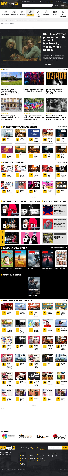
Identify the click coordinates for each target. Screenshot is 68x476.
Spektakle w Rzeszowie (15, 201)
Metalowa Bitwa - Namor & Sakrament (64, 347)
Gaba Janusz (8, 139)
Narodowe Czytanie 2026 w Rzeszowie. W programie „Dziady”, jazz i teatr (55, 91)
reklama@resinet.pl (4, 455)
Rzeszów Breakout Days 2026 (9, 156)
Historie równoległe (60, 268)
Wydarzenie (8, 166)
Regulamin (41, 458)
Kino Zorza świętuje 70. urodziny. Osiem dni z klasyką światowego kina (10, 117)
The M (62, 190)
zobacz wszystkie (62, 69)
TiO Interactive (65, 469)
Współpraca (33, 458)
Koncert (9, 130)
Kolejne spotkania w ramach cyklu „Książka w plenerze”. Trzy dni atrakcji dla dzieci (34, 117)
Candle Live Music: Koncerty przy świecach (63, 142)
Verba (48, 363)
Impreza (23, 182)
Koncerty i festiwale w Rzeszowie (20, 127)
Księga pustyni (18, 268)
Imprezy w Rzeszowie (13, 162)
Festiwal (9, 147)
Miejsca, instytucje (9, 20)
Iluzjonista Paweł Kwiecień (50, 347)
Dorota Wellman (49, 329)
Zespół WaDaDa (22, 139)
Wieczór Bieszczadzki (23, 312)
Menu (62, 5)
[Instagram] (49, 456)
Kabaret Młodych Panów (49, 313)
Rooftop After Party (50, 175)
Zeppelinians (23, 154)
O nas (22, 455)
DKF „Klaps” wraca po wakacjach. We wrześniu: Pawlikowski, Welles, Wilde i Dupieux (54, 41)
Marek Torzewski (22, 346)
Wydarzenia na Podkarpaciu (41, 20)
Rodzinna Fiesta (50, 191)
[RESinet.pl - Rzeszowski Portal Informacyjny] (9, 6)
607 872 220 (4, 454)
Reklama (32, 455)
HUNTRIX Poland (9, 312)
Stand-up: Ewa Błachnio (9, 399)
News (3, 20)
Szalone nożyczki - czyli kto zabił (36, 365)
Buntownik (31, 268)
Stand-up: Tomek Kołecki (36, 314)
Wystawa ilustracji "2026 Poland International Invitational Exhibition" (60, 209)
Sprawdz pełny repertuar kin (59, 247)
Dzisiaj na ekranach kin (15, 248)
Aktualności (4, 86)
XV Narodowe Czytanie (63, 175)
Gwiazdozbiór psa (32, 295)
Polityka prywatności (41, 455)
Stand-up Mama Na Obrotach (36, 330)
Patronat (32, 460)
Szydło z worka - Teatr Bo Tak (9, 347)
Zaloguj (56, 5)
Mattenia (36, 398)
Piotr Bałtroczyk (23, 382)
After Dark (35, 191)
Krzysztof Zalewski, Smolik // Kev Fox (36, 383)
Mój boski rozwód (11, 210)
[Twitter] (57, 456)
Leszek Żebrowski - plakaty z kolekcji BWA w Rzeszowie (59, 223)
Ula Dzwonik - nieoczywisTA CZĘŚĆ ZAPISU (59, 237)
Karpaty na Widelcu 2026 (36, 140)
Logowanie (23, 458)
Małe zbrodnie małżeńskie (10, 238)
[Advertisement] (34, 418)
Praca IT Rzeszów (23, 464)
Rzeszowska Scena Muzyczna (29, 20)
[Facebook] (53, 456)
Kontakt (23, 460)
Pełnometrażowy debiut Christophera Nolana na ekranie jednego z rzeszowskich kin (56, 117)
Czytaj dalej (49, 64)
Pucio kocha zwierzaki (6, 268)
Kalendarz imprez (17, 20)
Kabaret (50, 304)
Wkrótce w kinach (12, 275)
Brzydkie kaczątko (11, 224)
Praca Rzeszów (42, 460)
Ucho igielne (31, 210)
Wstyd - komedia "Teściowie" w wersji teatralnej (37, 348)
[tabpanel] (34, 48)
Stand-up (36, 304)
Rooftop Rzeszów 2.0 (36, 175)
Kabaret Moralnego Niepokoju (9, 330)
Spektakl (9, 337)
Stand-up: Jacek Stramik (22, 330)
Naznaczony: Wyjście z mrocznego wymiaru (47, 269)
